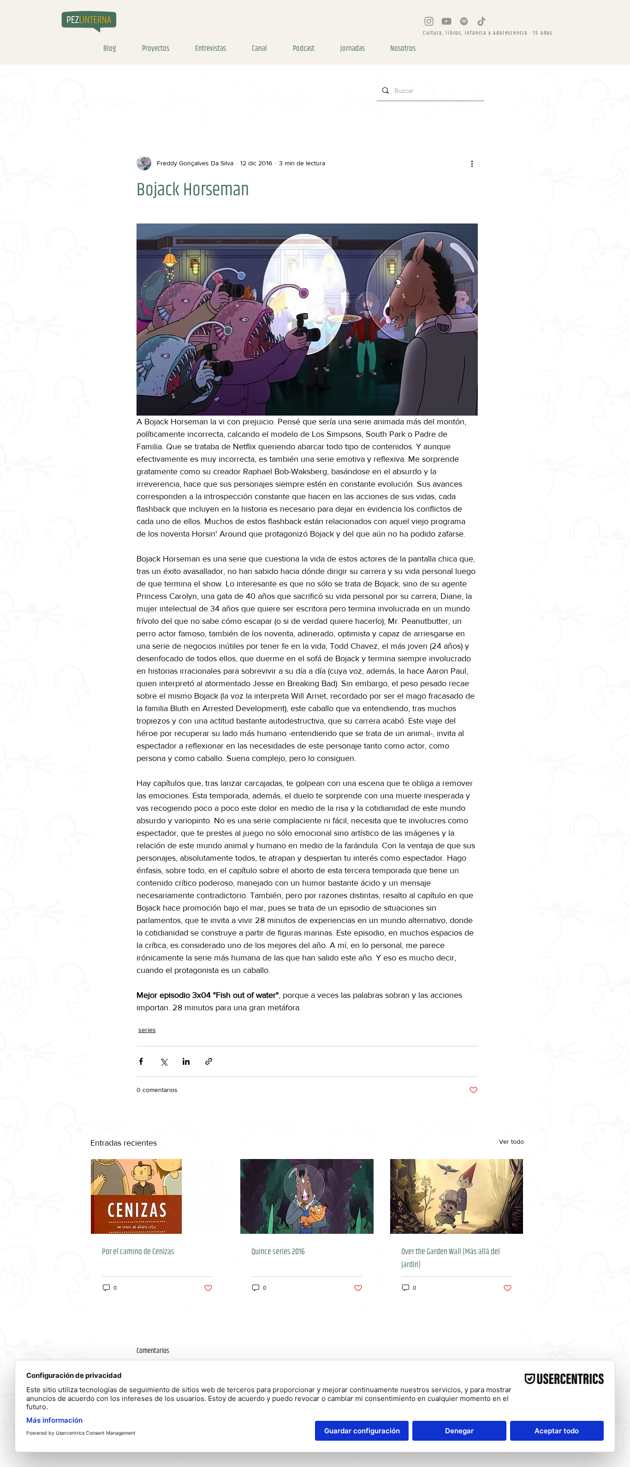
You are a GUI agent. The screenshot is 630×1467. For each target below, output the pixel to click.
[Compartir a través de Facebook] (141, 1061)
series (147, 1029)
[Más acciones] (472, 163)
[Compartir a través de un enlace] (208, 1061)
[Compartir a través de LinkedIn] (186, 1061)
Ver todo (511, 1141)
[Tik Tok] (481, 21)
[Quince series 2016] (307, 1196)
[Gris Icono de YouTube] (446, 21)
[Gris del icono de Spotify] (464, 21)
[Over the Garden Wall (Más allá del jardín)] (456, 1196)
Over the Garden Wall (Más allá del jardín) (450, 1258)
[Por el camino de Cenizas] (157, 1196)
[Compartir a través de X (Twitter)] (163, 1061)
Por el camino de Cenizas (138, 1251)
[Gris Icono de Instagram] (429, 21)
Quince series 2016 (278, 1251)
